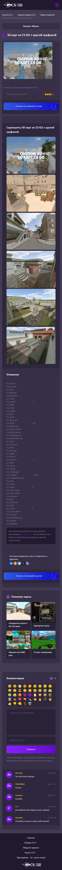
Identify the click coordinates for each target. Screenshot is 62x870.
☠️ (10, 699)
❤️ (20, 699)
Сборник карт (19, 88)
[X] (23, 563)
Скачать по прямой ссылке (29, 106)
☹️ (35, 690)
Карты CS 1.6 (31, 853)
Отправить (31, 749)
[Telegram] (19, 563)
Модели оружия (31, 848)
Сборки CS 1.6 (31, 843)
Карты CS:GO (31, 88)
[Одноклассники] (15, 563)
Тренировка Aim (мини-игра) (31, 858)
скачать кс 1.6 (27, 534)
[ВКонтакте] (11, 563)
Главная (31, 838)
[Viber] (27, 563)
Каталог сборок (31, 26)
